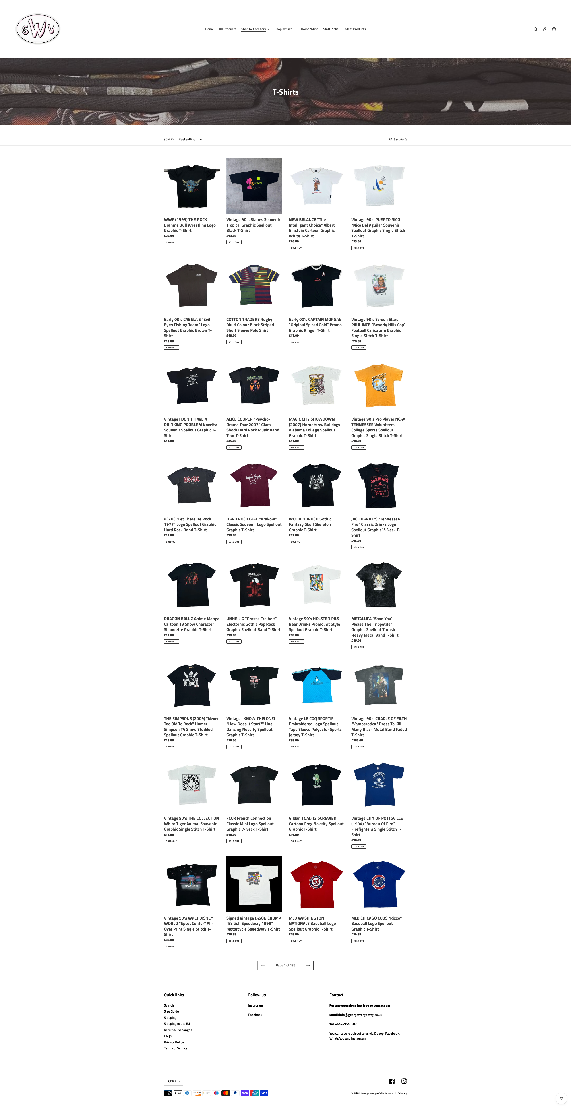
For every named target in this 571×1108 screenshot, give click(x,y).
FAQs (168, 1035)
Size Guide (171, 1011)
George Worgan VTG (372, 1093)
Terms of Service (176, 1048)
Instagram (255, 1005)
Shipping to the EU (177, 1023)
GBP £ (172, 1081)
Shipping (170, 1017)
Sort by (169, 140)
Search (169, 1005)
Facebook (255, 1014)
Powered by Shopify (396, 1093)
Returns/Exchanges (178, 1029)
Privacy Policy (174, 1042)
